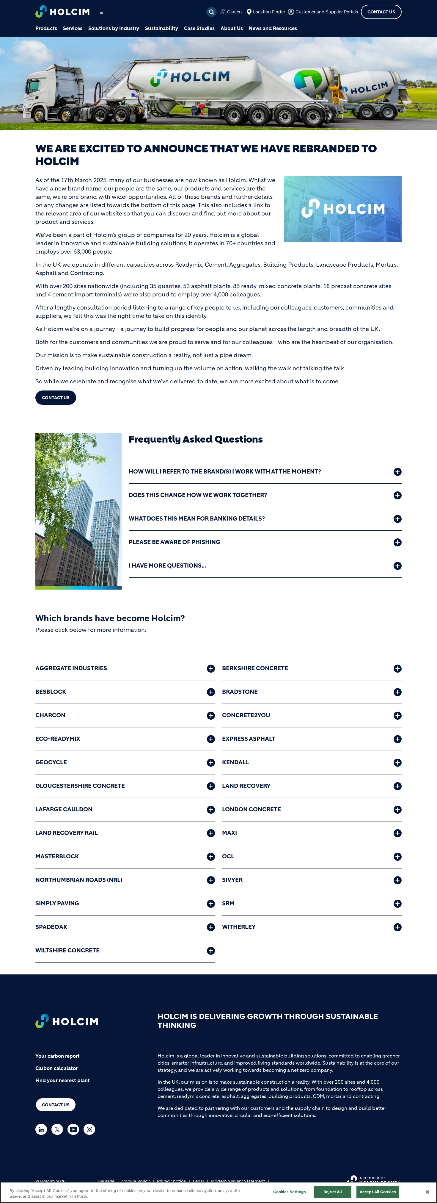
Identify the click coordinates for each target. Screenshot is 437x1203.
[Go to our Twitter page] (58, 1129)
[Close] (427, 1192)
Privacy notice (171, 1181)
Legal (198, 1181)
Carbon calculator (56, 1068)
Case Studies (199, 28)
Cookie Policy (136, 1181)
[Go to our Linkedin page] (42, 1129)
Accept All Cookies (378, 1191)
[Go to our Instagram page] (91, 1129)
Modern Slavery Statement (238, 1181)
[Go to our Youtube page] (74, 1129)
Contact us (56, 1104)
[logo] (62, 12)
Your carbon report (57, 1056)
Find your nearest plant (62, 1080)
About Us (232, 28)
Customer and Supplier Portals (326, 12)
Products (46, 28)
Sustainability (161, 28)
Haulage (106, 1181)
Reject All (332, 1191)
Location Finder (269, 12)
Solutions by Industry (113, 28)
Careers (235, 12)
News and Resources (273, 28)
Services (72, 28)
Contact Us (381, 12)
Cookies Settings (289, 1191)
